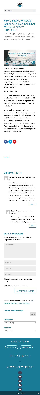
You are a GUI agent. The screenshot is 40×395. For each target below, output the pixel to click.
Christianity (17, 36)
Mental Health (30, 36)
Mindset (6, 39)
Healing (23, 36)
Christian (25, 34)
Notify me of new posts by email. (17, 286)
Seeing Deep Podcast (16, 39)
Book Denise (11, 347)
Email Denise (26, 347)
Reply (32, 204)
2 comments (27, 39)
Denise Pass (9, 34)
